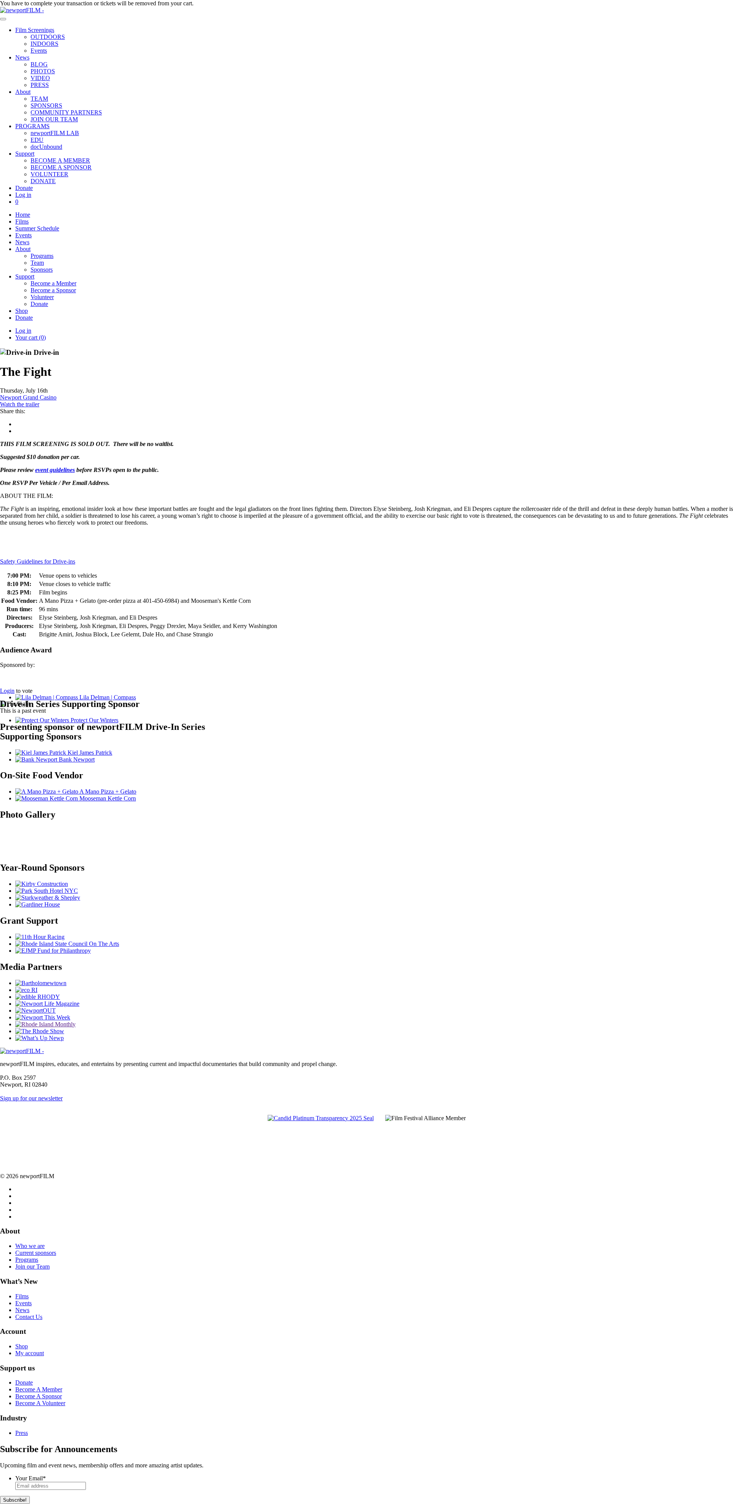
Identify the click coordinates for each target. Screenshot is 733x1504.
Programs (42, 256)
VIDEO (40, 78)
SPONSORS (46, 105)
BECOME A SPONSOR (61, 167)
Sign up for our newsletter (31, 1098)
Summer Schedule (37, 228)
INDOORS (44, 43)
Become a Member (53, 283)
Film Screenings (34, 30)
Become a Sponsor (53, 290)
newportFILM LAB (55, 133)
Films (22, 221)
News (22, 57)
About (23, 92)
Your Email (30, 1478)
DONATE (43, 181)
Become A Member (38, 1389)
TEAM (39, 98)
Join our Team (32, 1266)
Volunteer (42, 297)
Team (37, 262)
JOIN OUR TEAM (54, 119)
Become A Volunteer (40, 1403)
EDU (37, 140)
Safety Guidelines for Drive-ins (37, 561)
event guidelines (55, 470)
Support (24, 153)
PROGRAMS (32, 126)
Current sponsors (35, 1253)
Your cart (30, 337)
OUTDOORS (48, 37)
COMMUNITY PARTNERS (66, 112)
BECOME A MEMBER (60, 160)
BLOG (39, 64)
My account (29, 1353)
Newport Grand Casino (28, 397)
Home (22, 214)
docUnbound (46, 146)
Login (7, 691)
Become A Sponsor (38, 1396)
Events (39, 50)
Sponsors (42, 269)
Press (21, 1433)
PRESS (40, 85)
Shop (21, 311)
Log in (23, 195)
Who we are (30, 1246)
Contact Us (28, 1317)
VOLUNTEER (49, 174)
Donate (24, 188)
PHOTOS (43, 71)
